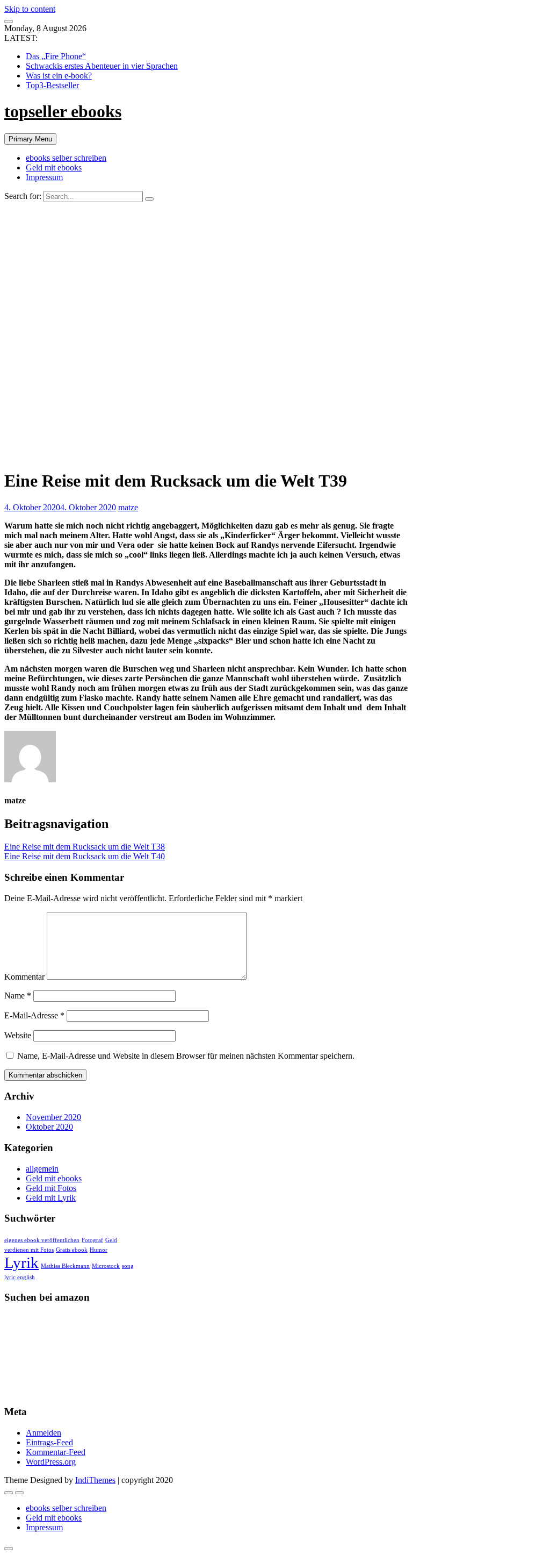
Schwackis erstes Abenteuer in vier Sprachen (102, 65)
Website (17, 1035)
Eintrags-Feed (49, 1442)
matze (128, 507)
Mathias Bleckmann (65, 1266)
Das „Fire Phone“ (56, 56)
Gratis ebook (72, 1250)
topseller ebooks (62, 111)
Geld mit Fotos (51, 1188)
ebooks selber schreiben (66, 157)
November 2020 (53, 1117)
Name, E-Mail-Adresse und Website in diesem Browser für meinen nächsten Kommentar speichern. (185, 1055)
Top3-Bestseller (52, 85)
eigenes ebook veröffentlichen (41, 1240)
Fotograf (92, 1240)
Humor (98, 1250)
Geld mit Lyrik (51, 1197)
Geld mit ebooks (54, 167)
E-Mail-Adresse (34, 1015)
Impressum (44, 177)
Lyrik (21, 1262)
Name (17, 995)
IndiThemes (95, 1480)
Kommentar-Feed (55, 1452)
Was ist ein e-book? (59, 75)
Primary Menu (30, 139)
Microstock (106, 1266)
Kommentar (24, 976)
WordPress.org (51, 1461)
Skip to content (29, 8)
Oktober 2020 (49, 1126)
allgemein (42, 1168)
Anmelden (43, 1432)
